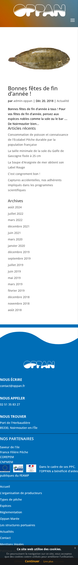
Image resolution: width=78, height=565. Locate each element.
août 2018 (15, 310)
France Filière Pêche (14, 452)
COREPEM (7, 457)
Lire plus (48, 561)
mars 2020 (15, 239)
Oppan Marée (9, 519)
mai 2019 (14, 278)
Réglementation (11, 512)
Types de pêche (11, 499)
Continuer (32, 561)
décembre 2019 (19, 252)
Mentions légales (12, 544)
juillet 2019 (15, 265)
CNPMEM (6, 462)
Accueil (5, 486)
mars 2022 (15, 220)
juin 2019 (14, 271)
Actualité (63, 101)
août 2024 (15, 207)
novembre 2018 (19, 303)
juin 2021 (14, 233)
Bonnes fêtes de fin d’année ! (33, 90)
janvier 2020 (16, 246)
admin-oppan (23, 101)
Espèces (5, 506)
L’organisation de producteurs (21, 493)
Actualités (7, 532)
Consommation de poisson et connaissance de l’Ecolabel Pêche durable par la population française (38, 140)
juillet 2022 (15, 214)
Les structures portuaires (17, 525)
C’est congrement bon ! (24, 174)
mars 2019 (15, 284)
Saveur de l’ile (10, 447)
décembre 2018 (19, 297)
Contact (5, 538)
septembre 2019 (19, 258)
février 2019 (16, 291)
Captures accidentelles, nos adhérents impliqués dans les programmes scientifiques (35, 185)
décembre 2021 (19, 226)
